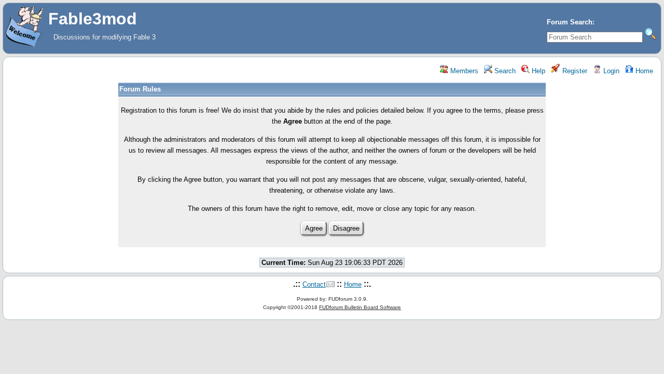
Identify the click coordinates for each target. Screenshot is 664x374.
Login (610, 71)
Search (504, 71)
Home (643, 71)
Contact (314, 284)
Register (573, 71)
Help (537, 71)
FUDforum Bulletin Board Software (360, 307)
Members (463, 71)
